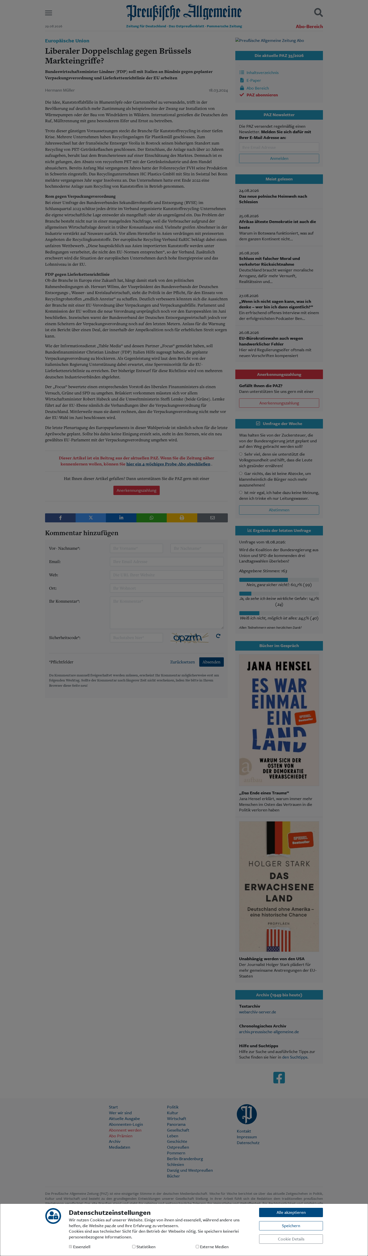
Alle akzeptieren (291, 1212)
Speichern (291, 1225)
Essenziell (81, 1247)
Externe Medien (214, 1247)
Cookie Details (291, 1239)
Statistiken (145, 1247)
